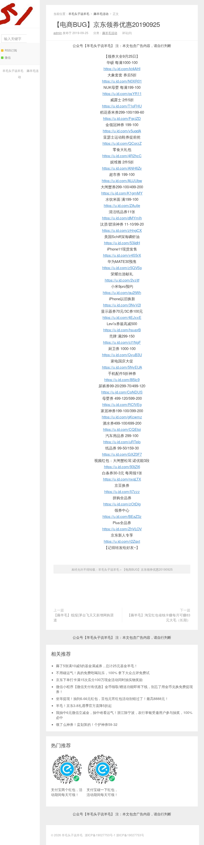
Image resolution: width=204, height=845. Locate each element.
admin (57, 33)
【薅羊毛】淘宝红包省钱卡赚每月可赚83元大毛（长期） (158, 617)
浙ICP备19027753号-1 (100, 835)
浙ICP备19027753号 (130, 835)
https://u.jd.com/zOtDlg (122, 503)
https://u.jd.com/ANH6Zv (122, 168)
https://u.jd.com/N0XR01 (122, 81)
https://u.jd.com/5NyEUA (122, 367)
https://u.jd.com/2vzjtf (122, 280)
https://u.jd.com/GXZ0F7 (122, 454)
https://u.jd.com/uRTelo (122, 441)
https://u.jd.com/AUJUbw (122, 180)
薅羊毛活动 (101, 13)
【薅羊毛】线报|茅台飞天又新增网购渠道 (83, 617)
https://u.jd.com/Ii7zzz (122, 491)
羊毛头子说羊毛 (20, 12)
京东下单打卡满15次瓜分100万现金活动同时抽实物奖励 (99, 679)
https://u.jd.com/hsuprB (122, 329)
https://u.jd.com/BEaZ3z (122, 516)
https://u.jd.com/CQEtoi (122, 429)
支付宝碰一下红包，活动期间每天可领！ (102, 792)
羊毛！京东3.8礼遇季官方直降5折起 (84, 705)
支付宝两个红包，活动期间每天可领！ (66, 792)
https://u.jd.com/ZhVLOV (122, 528)
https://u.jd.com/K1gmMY (122, 193)
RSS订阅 (11, 50)
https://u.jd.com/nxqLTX (122, 479)
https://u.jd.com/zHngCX (122, 230)
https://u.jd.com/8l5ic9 (122, 379)
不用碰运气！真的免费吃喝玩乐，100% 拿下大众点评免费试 (103, 672)
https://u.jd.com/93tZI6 (122, 466)
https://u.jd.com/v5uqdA (122, 130)
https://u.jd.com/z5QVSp (122, 267)
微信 (8, 57)
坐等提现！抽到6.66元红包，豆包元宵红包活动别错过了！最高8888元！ (112, 698)
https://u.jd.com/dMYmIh (122, 217)
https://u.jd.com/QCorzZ (122, 143)
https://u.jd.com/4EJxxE (121, 317)
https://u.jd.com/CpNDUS (122, 392)
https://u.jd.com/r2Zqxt (122, 541)
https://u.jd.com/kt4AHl (121, 68)
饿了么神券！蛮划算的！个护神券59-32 (86, 724)
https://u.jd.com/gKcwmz (122, 416)
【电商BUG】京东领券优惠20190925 (106, 24)
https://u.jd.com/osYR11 (122, 93)
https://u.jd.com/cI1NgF (122, 342)
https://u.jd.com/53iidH (122, 242)
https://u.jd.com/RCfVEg (122, 404)
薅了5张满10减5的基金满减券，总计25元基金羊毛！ (97, 665)
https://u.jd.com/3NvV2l (122, 304)
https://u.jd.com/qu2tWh (122, 292)
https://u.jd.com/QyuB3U (122, 354)
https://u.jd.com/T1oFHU (122, 105)
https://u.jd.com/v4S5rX (122, 255)
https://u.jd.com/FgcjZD (122, 118)
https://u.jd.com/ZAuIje (122, 205)
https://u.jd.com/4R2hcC (122, 155)
